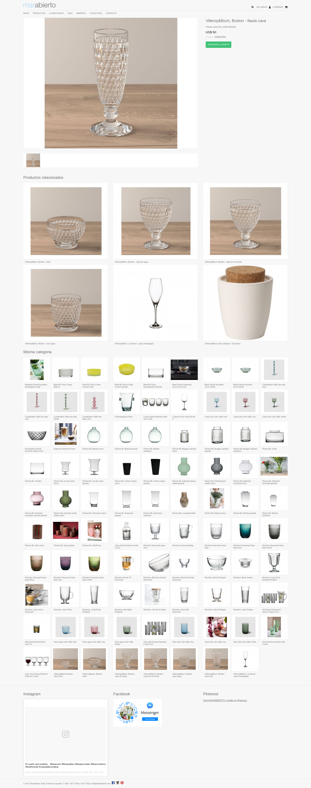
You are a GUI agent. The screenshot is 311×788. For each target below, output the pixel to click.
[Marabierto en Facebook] (113, 783)
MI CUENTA (262, 7)
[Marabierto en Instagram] (118, 783)
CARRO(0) (278, 7)
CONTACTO (111, 13)
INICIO (26, 13)
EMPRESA (81, 13)
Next (202, 83)
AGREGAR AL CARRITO (218, 44)
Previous (18, 83)
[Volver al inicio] (39, 7)
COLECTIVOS (96, 13)
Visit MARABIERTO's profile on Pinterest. (225, 700)
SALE (70, 13)
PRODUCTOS (39, 13)
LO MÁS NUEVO (56, 13)
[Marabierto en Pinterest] (122, 783)
